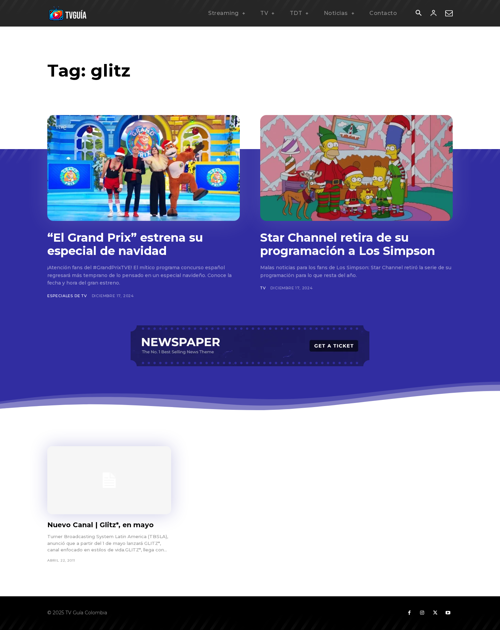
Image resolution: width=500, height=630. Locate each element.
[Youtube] (448, 613)
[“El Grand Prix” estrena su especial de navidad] (143, 168)
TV (263, 288)
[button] (418, 13)
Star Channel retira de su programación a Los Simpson (347, 244)
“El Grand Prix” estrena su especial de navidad (125, 244)
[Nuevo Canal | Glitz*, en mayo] (109, 480)
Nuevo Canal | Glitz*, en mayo (100, 525)
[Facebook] (409, 613)
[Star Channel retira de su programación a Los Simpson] (356, 168)
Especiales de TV (67, 295)
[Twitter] (435, 613)
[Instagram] (422, 613)
